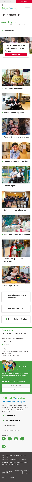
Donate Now (9, 31)
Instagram (16, 438)
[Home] (9, 9)
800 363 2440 (19, 410)
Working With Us (10, 416)
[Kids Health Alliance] (7, 472)
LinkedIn (4, 446)
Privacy (4, 478)
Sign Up (16, 390)
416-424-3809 (8, 341)
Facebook (4, 438)
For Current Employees (11, 430)
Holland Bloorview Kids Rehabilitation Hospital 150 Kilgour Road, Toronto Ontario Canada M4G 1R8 (15, 406)
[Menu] (27, 7)
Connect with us (8, 2)
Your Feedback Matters (12, 421)
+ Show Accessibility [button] (10, 15)
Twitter (10, 438)
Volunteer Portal (9, 426)
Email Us (6, 344)
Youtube (22, 438)
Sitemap (11, 478)
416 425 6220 (6, 410)
